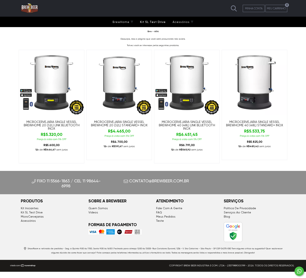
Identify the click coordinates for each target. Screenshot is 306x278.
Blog (227, 216)
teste (160, 220)
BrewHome (122, 22)
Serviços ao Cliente (237, 212)
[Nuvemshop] (23, 266)
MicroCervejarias (32, 216)
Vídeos (93, 212)
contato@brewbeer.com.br (159, 180)
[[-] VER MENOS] (234, 8)
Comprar (51, 158)
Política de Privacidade (240, 208)
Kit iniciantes (30, 208)
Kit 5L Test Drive (153, 22)
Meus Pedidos (165, 216)
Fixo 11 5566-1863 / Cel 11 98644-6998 (69, 183)
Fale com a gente (169, 208)
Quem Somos (98, 208)
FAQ (159, 212)
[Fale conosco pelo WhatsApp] (299, 271)
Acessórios (182, 22)
